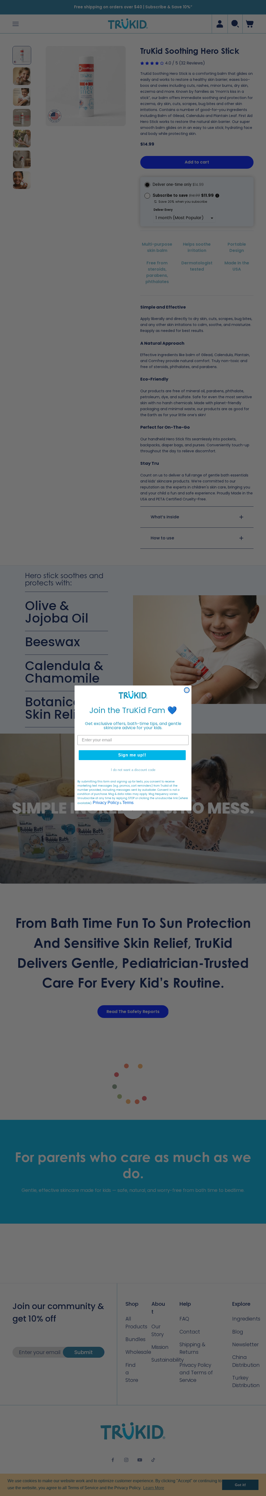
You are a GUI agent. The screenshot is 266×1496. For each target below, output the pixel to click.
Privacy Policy (106, 802)
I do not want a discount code (133, 770)
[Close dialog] (186, 690)
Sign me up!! (132, 755)
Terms (128, 802)
